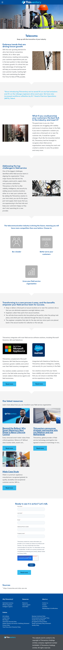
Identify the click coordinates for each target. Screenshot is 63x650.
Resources (25, 599)
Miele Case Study (11, 471)
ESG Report (6, 620)
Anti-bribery (6, 616)
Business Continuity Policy (38, 616)
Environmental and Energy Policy (40, 618)
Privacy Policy (6, 625)
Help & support (26, 605)
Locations (44, 606)
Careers (44, 605)
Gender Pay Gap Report (38, 620)
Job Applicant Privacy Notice (39, 621)
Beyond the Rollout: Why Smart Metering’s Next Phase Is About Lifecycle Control (14, 431)
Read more (9, 448)
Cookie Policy (6, 618)
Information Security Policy (10, 621)
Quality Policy (35, 625)
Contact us (45, 603)
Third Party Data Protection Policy (12, 627)
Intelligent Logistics (8, 606)
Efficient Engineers (7, 605)
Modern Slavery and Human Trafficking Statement (16, 623)
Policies (5, 612)
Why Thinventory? (8, 599)
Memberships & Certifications (50, 608)
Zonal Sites (25, 606)
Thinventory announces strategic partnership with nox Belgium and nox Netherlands (45, 431)
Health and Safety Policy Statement (41, 623)
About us (44, 599)
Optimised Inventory (8, 603)
